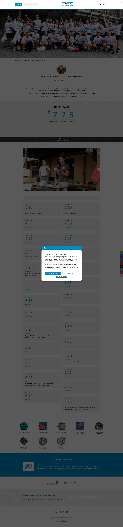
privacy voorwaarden (63, 260)
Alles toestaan (53, 273)
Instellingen (70, 273)
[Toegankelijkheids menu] (121, 1)
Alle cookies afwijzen (61, 276)
